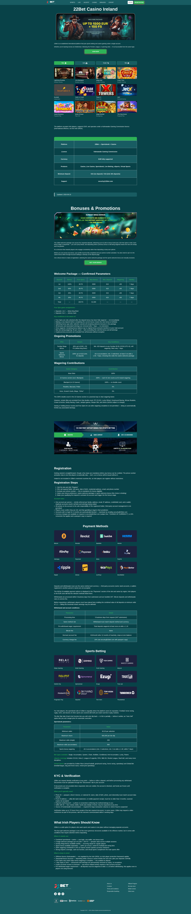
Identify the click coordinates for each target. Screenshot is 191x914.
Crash (105, 63)
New (63, 63)
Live (84, 63)
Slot (126, 63)
